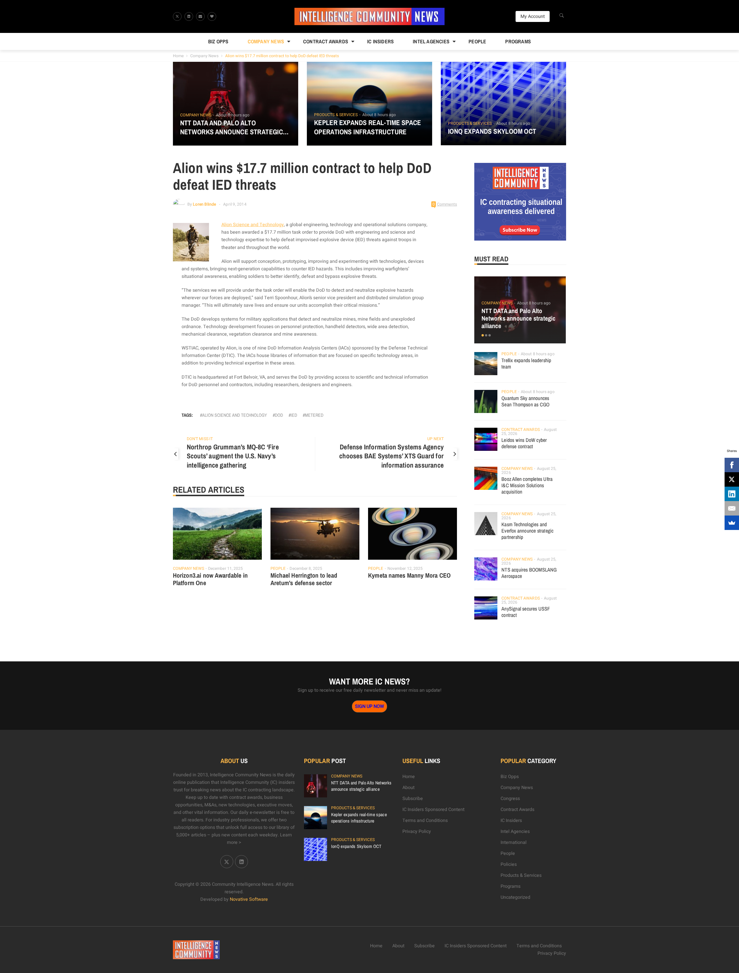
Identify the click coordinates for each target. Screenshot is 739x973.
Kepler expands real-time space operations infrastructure (367, 127)
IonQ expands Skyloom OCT (492, 131)
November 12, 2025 (405, 568)
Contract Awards (325, 41)
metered (314, 415)
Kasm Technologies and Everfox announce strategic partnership (527, 531)
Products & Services (336, 115)
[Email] (732, 508)
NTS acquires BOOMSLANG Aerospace (529, 573)
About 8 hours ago (233, 115)
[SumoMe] (732, 523)
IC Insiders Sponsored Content (433, 809)
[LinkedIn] (732, 494)
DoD (279, 415)
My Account (532, 16)
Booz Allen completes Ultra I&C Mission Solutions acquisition (527, 485)
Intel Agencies (431, 41)
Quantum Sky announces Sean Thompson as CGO (525, 401)
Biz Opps (218, 41)
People (477, 41)
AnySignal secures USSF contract (525, 612)
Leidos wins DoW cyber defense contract (524, 443)
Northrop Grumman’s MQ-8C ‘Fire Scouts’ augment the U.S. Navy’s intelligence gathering (233, 456)
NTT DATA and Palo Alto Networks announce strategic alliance (231, 127)
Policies (509, 864)
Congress (510, 798)
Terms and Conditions (425, 820)
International (514, 842)
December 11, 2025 (225, 568)
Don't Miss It (200, 439)
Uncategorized (515, 897)
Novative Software (249, 899)
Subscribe (412, 798)
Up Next (435, 439)
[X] (732, 479)
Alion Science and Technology (252, 224)
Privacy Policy (416, 831)
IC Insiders (380, 41)
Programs (518, 41)
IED (294, 415)
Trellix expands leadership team (526, 363)
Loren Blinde (204, 204)
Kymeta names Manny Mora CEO (409, 575)
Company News (266, 41)
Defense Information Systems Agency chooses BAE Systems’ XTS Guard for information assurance (391, 456)
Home (178, 56)
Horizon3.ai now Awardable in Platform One (210, 579)
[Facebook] (732, 465)
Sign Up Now (369, 706)
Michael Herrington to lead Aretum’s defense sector (303, 579)
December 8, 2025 (306, 568)
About (408, 787)
